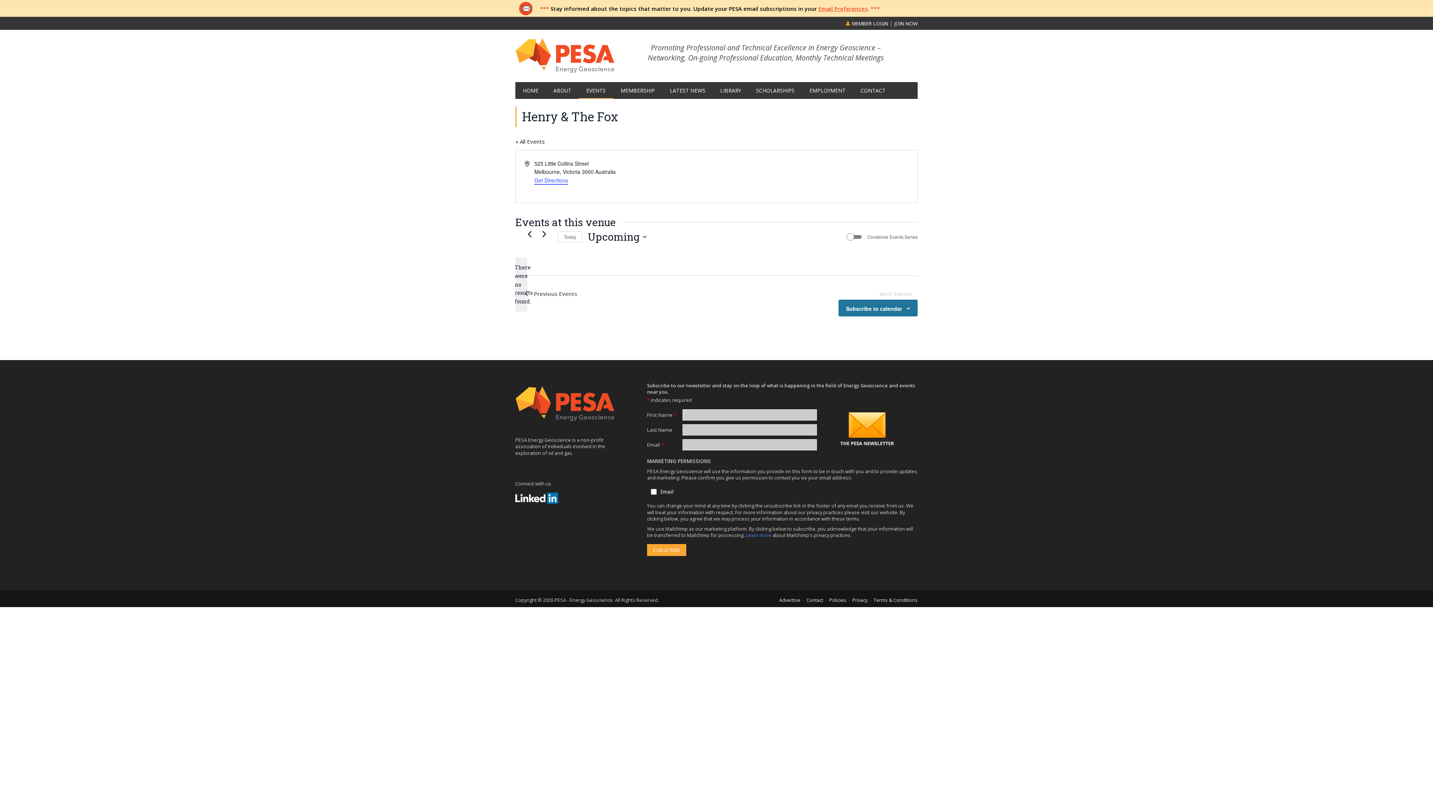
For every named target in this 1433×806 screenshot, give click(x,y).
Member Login (869, 23)
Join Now (906, 23)
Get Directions (551, 180)
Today (570, 237)
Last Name (659, 430)
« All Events (530, 141)
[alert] (521, 284)
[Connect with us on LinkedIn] (537, 498)
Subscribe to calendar (874, 308)
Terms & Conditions (896, 600)
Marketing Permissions (679, 461)
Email (655, 444)
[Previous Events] (529, 233)
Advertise (789, 600)
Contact (814, 600)
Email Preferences (843, 8)
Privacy (860, 600)
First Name (662, 415)
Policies (837, 600)
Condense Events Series (892, 237)
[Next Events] (544, 233)
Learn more (759, 535)
